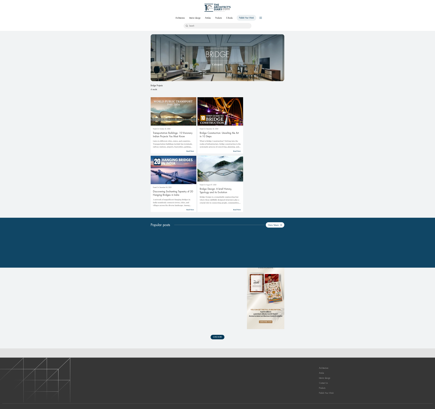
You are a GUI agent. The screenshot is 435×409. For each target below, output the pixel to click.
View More (273, 224)
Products (218, 18)
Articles (208, 18)
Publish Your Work (246, 18)
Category (217, 64)
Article (321, 373)
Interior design (195, 18)
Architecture (180, 18)
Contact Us (323, 383)
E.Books (229, 18)
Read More (190, 151)
